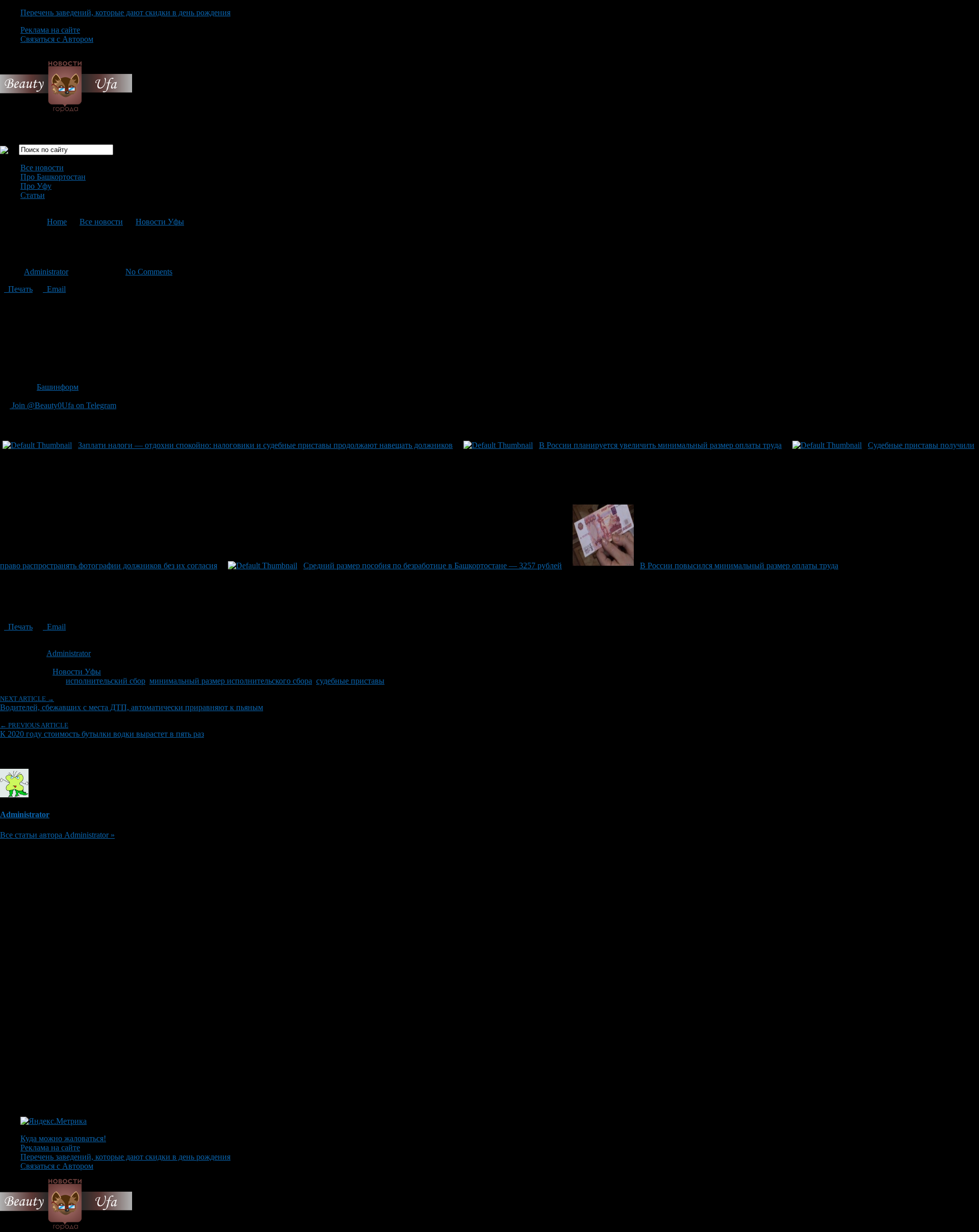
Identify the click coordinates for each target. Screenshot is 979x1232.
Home (57, 221)
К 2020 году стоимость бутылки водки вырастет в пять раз (102, 729)
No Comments (148, 271)
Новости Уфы (160, 221)
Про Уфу (35, 186)
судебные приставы (350, 680)
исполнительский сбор (105, 680)
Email (54, 289)
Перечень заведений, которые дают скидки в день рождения (125, 12)
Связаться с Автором (56, 39)
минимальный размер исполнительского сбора (230, 680)
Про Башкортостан (53, 176)
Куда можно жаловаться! (63, 1138)
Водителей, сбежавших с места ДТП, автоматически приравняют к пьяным (131, 703)
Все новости (42, 167)
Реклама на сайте (50, 30)
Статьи (32, 195)
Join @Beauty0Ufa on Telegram (63, 405)
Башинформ (58, 387)
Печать (18, 289)
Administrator (46, 271)
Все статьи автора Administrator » (57, 835)
